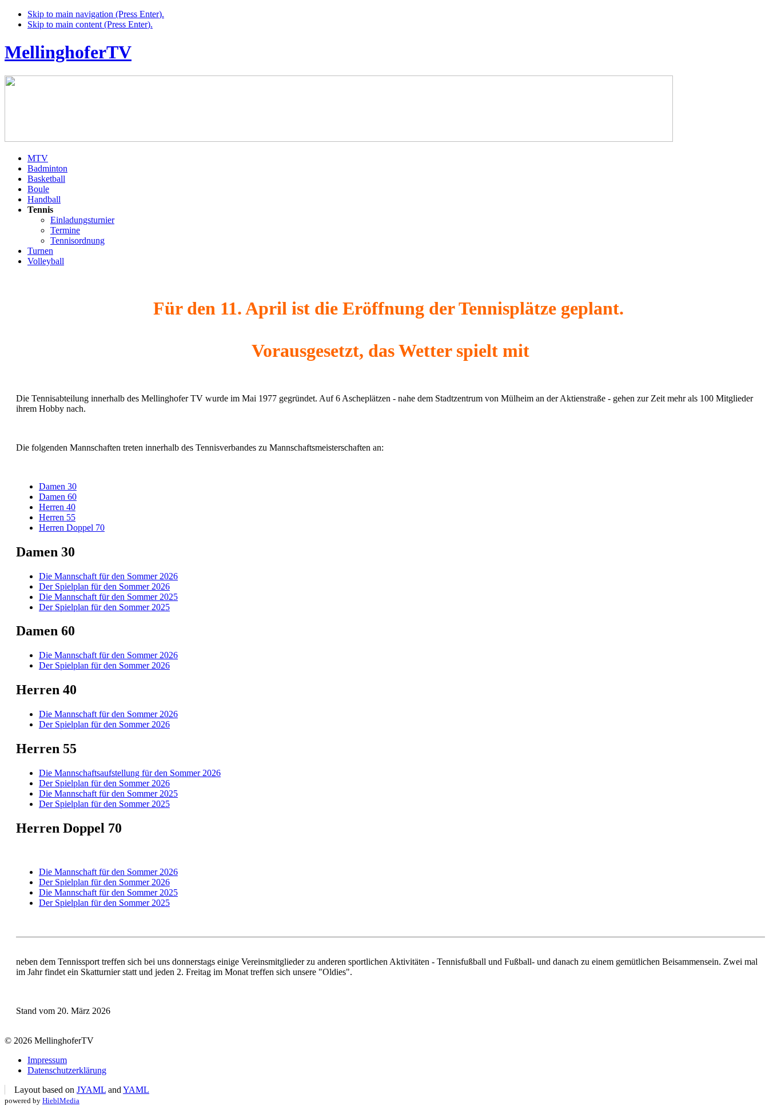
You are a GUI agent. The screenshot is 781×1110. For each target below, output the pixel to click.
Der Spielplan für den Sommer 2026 (104, 586)
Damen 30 (58, 486)
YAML (136, 1090)
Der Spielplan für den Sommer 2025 (104, 607)
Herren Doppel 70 (72, 527)
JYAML (91, 1090)
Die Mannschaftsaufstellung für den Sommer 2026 (130, 773)
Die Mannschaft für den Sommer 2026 (108, 576)
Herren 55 (57, 517)
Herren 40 (57, 507)
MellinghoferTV (68, 52)
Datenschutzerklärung (66, 1070)
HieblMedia (60, 1100)
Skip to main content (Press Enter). (90, 24)
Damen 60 (58, 497)
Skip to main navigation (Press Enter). (95, 14)
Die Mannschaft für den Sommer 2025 (108, 597)
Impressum (47, 1060)
